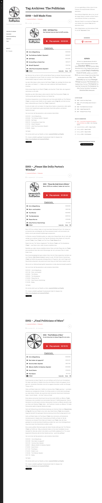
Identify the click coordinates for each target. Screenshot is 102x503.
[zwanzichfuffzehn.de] (14, 14)
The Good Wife (84, 86)
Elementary (77, 68)
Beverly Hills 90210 (92, 61)
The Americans (91, 82)
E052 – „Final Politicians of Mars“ (45, 320)
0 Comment (37, 23)
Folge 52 (58, 101)
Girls (80, 70)
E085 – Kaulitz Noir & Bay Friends (84, 100)
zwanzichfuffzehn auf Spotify (56, 134)
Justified (88, 73)
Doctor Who (84, 65)
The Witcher (87, 88)
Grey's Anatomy (92, 70)
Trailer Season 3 (54, 240)
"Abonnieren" (84, 30)
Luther (79, 75)
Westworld (91, 90)
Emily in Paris (84, 68)
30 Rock (79, 61)
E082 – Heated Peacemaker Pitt (83, 109)
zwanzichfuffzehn (31, 19)
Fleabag (89, 68)
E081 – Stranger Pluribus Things (84, 111)
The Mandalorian (92, 86)
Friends (92, 68)
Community (87, 63)
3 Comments (40, 328)
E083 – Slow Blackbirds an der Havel (84, 106)
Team (7, 41)
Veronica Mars (84, 90)
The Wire (82, 88)
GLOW (83, 70)
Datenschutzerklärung (11, 36)
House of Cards (81, 73)
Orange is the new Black (90, 75)
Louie (92, 73)
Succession (84, 82)
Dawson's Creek (94, 63)
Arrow (82, 61)
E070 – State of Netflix (91, 127)
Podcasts (10, 51)
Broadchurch (78, 63)
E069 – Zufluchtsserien (86, 134)
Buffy (83, 63)
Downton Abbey (95, 66)
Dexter (76, 66)
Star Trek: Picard (87, 79)
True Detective (93, 88)
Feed (90, 23)
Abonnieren (8, 34)
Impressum (8, 38)
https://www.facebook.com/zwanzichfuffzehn (37, 139)
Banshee (86, 61)
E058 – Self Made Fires (38, 15)
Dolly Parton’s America (39, 257)
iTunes (94, 21)
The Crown (85, 84)
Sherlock (87, 77)
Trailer (53, 82)
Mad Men (83, 75)
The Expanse (92, 84)
